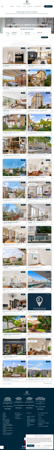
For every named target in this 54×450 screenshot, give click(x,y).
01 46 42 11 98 (41, 406)
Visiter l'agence (8, 408)
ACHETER (18, 6)
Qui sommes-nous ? (19, 414)
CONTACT (48, 6)
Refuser (38, 445)
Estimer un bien (6, 419)
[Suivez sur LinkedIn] (23, 446)
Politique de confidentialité (43, 426)
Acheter (4, 415)
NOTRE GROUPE (37, 6)
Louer (4, 418)
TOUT (8, 32)
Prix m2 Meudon (6, 421)
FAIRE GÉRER (29, 6)
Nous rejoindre (18, 418)
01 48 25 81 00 (9, 406)
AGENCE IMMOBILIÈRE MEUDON (18, 398)
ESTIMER (12, 6)
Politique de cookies (42, 422)
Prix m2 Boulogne (6, 420)
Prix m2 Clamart (6, 423)
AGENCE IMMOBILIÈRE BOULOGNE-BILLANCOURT (7, 399)
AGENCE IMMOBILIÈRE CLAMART (29, 398)
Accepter (30, 445)
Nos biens (17, 417)
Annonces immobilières (7, 424)
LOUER (24, 6)
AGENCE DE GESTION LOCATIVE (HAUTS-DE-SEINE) (40, 398)
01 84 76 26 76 (20, 405)
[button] (51, 435)
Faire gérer (5, 416)
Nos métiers (17, 415)
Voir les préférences (48, 445)
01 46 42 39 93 (30, 405)
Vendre (4, 414)
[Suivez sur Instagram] (25, 446)
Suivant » (9, 383)
